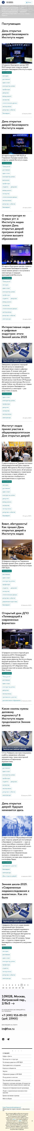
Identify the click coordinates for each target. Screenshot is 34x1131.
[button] (12, 1051)
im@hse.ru (8, 1029)
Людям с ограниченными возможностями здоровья (15, 1091)
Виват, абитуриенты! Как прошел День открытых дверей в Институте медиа (14, 529)
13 (13, 988)
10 (3, 988)
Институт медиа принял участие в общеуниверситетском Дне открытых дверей (16, 430)
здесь (14, 1119)
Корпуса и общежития (9, 1068)
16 (23, 988)
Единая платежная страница (11, 1095)
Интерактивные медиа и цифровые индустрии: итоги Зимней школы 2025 (16, 332)
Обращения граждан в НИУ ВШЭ (12, 1074)
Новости (4, 15)
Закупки (5, 1071)
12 (10, 988)
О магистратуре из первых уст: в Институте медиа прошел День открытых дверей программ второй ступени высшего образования (13, 227)
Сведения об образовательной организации (16, 1088)
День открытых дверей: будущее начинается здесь (12, 806)
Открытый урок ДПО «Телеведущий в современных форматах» (15, 618)
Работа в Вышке (7, 1098)
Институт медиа (23, 13)
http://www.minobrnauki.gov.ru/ (12, 1107)
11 (6, 988)
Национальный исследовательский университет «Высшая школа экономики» (15, 9)
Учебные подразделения (10, 12)
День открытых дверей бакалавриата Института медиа (15, 34)
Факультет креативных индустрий (14, 12)
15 (19, 988)
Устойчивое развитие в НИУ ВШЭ (13, 1062)
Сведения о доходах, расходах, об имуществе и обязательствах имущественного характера (16, 1084)
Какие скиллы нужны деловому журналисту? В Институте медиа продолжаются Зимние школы (16, 717)
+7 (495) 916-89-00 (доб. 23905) (14, 1016)
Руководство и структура (10, 1059)
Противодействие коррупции (11, 1080)
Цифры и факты (7, 1056)
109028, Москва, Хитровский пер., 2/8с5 (14, 999)
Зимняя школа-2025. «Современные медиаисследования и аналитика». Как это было (15, 890)
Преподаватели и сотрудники (12, 1065)
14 (16, 988)
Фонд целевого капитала (10, 1077)
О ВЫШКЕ (6, 1053)
